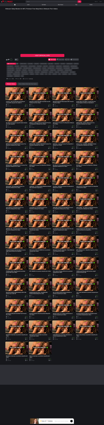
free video (39, 66)
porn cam (57, 63)
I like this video (7, 59)
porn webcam (10, 66)
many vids (18, 70)
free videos (31, 70)
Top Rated (44, 4)
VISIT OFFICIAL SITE (42, 55)
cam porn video (51, 68)
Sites (76, 4)
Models (91, 4)
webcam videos (24, 66)
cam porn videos (11, 70)
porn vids (45, 66)
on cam (44, 68)
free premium (60, 70)
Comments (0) (75, 59)
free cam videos (11, 68)
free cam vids (18, 68)
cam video (30, 63)
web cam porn (59, 68)
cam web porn (66, 68)
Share (68, 59)
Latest (28, 4)
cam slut (76, 63)
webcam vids (52, 70)
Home (15, 5)
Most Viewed (60, 4)
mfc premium (45, 70)
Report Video (61, 59)
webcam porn (69, 63)
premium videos (68, 70)
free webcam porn (37, 68)
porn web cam (73, 66)
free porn (24, 70)
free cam (16, 66)
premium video (43, 63)
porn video (51, 63)
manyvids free (38, 70)
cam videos (52, 66)
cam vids (63, 63)
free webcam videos (27, 68)
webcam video (23, 63)
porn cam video (32, 66)
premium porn (66, 66)
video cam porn (74, 68)
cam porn (36, 63)
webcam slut (59, 66)
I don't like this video (8, 59)
